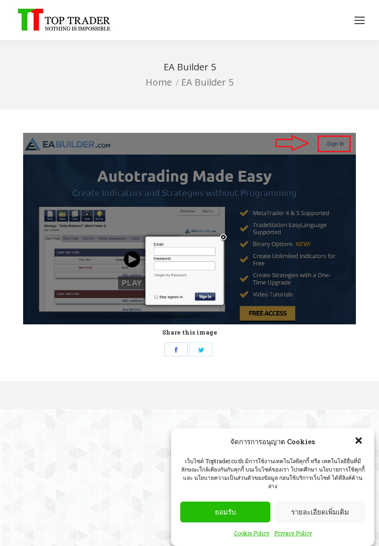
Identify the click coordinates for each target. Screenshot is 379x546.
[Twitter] (201, 349)
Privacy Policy (293, 533)
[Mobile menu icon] (359, 20)
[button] (359, 441)
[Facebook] (176, 349)
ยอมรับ (225, 512)
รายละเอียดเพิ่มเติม (320, 512)
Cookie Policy (251, 533)
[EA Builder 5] (189, 228)
